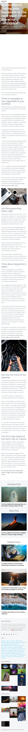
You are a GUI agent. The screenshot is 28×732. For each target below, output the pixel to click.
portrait (20, 648)
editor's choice (5, 650)
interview (3, 658)
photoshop (4, 651)
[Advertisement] (14, 51)
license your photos (11, 641)
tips (2, 647)
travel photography (18, 647)
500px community (15, 653)
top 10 (21, 653)
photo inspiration (21, 651)
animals (10, 655)
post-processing (5, 655)
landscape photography (21, 642)
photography (12, 642)
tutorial (6, 647)
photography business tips (18, 656)
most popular (9, 656)
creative (3, 653)
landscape (11, 650)
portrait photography (6, 644)
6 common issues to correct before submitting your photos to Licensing (12, 564)
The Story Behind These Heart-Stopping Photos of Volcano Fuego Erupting (13, 533)
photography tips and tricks (7, 645)
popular (3, 656)
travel (24, 648)
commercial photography (12, 648)
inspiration (4, 641)
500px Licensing (19, 641)
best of (15, 645)
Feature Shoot (13, 26)
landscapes (4, 648)
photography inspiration (12, 651)
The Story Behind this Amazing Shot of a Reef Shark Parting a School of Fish (13, 505)
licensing (3, 642)
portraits (17, 644)
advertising (21, 650)
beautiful (15, 650)
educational (8, 653)
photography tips (21, 645)
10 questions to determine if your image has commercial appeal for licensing (13, 588)
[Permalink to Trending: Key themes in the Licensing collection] (14, 609)
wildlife (15, 655)
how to (12, 644)
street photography (21, 655)
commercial (11, 647)
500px (7, 642)
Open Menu (6, 1)
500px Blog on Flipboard (17, 630)
